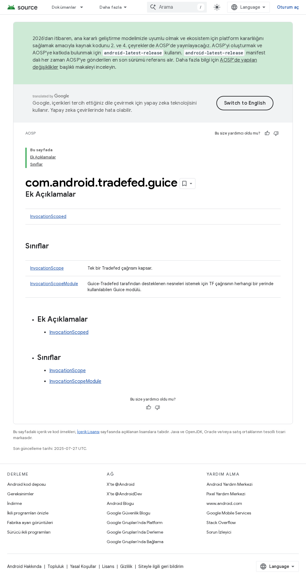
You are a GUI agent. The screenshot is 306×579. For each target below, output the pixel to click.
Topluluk (56, 566)
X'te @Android (120, 484)
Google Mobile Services (228, 513)
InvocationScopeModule (54, 283)
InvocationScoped (48, 216)
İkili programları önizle (27, 513)
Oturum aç (288, 7)
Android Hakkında (24, 566)
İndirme (14, 503)
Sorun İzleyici (218, 532)
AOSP (30, 133)
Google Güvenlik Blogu (128, 513)
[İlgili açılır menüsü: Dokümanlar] (84, 7)
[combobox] (177, 7)
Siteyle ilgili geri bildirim (160, 566)
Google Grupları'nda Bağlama (135, 541)
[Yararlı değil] (276, 133)
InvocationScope (47, 268)
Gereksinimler (20, 493)
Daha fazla (111, 7)
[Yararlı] (267, 133)
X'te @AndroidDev (124, 493)
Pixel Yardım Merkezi (225, 493)
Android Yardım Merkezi (229, 484)
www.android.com (224, 503)
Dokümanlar (64, 7)
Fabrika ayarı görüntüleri (30, 522)
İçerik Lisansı (88, 431)
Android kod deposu (26, 484)
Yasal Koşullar (83, 566)
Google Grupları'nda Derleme (135, 532)
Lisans (108, 566)
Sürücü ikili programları (29, 532)
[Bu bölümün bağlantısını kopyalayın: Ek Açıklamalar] (82, 194)
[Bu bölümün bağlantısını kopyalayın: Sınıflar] (55, 246)
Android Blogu (120, 503)
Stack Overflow (221, 522)
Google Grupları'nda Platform (135, 522)
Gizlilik (126, 566)
